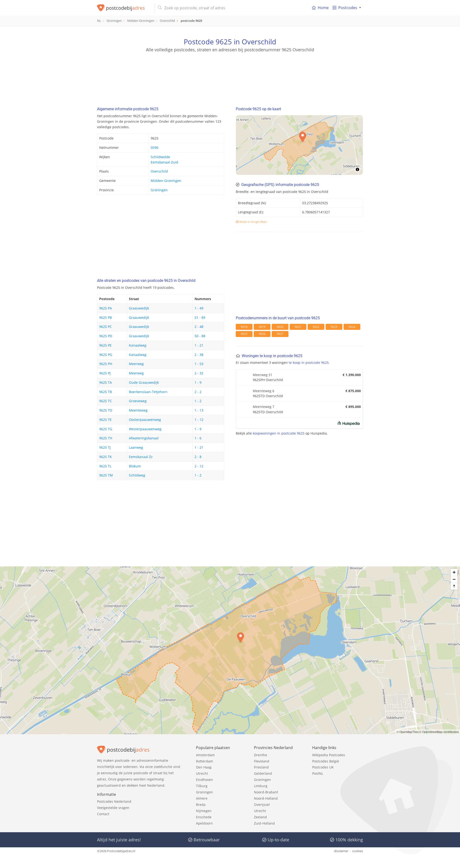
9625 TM (106, 475)
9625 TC (105, 401)
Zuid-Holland (264, 823)
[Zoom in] (454, 572)
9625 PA (105, 308)
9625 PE (105, 345)
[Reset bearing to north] (454, 586)
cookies (357, 851)
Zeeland (260, 817)
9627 (280, 334)
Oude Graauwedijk (144, 382)
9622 (316, 327)
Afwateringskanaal (144, 438)
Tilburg (201, 786)
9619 (262, 327)
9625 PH (105, 363)
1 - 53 (199, 363)
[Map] (299, 145)
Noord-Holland (266, 798)
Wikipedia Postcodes (328, 755)
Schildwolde (160, 157)
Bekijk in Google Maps (253, 221)
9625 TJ (105, 447)
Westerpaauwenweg (145, 429)
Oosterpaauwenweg (145, 419)
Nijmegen (204, 810)
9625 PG (105, 354)
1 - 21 (199, 345)
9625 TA (105, 382)
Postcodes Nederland (114, 801)
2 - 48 (199, 326)
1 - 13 (199, 410)
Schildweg (137, 475)
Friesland (261, 767)
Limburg (260, 786)
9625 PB (105, 317)
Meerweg (136, 363)
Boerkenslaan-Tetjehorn (148, 392)
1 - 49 (199, 308)
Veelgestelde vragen (113, 807)
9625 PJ (105, 373)
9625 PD (105, 336)
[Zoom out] (454, 579)
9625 (244, 334)
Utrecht (202, 773)
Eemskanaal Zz (141, 456)
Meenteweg (138, 410)
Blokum (135, 466)
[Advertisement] (230, 74)
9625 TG (105, 429)
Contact (103, 814)
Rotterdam (204, 761)
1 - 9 (198, 382)
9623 (334, 327)
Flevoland (261, 761)
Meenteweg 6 (263, 391)
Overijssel (262, 804)
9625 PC (105, 326)
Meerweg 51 (262, 374)
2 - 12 (199, 466)
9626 (262, 334)
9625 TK (105, 456)
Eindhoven (204, 779)
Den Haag (204, 767)
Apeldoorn (204, 823)
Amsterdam (205, 755)
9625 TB (105, 392)
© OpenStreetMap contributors (439, 732)
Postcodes (347, 7)
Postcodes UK (323, 767)
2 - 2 (198, 392)
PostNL (317, 773)
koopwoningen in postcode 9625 (279, 433)
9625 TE (105, 419)
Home (323, 7)
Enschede (204, 817)
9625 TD (105, 410)
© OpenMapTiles (408, 732)
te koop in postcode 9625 (309, 362)
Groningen (159, 190)
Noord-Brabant (266, 792)
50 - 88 (200, 336)
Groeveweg (138, 401)
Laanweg (136, 447)
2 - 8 (198, 456)
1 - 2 (198, 401)
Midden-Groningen (166, 180)
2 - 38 (199, 354)
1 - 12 (199, 419)
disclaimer (341, 851)
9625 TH (105, 438)
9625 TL (105, 466)
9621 (298, 327)
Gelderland (263, 773)
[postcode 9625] (124, 8)
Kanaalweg (137, 345)
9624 (352, 327)
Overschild (159, 171)
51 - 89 (200, 317)
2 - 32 (199, 373)
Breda (201, 804)
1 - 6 (198, 438)
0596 (154, 147)
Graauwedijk (139, 308)
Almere (201, 798)
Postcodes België (325, 761)
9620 (280, 327)
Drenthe (260, 755)
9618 (244, 327)
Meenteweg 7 (263, 406)
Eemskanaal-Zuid (164, 162)
